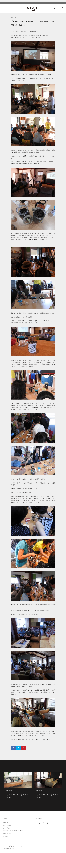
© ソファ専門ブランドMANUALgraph (14, 846)
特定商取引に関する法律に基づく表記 (13, 831)
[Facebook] (35, 823)
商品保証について (8, 833)
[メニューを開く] (4, 8)
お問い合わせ (6, 836)
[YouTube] (47, 823)
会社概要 (5, 822)
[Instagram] (43, 823)
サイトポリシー (7, 828)
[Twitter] (39, 823)
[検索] (59, 8)
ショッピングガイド (8, 825)
